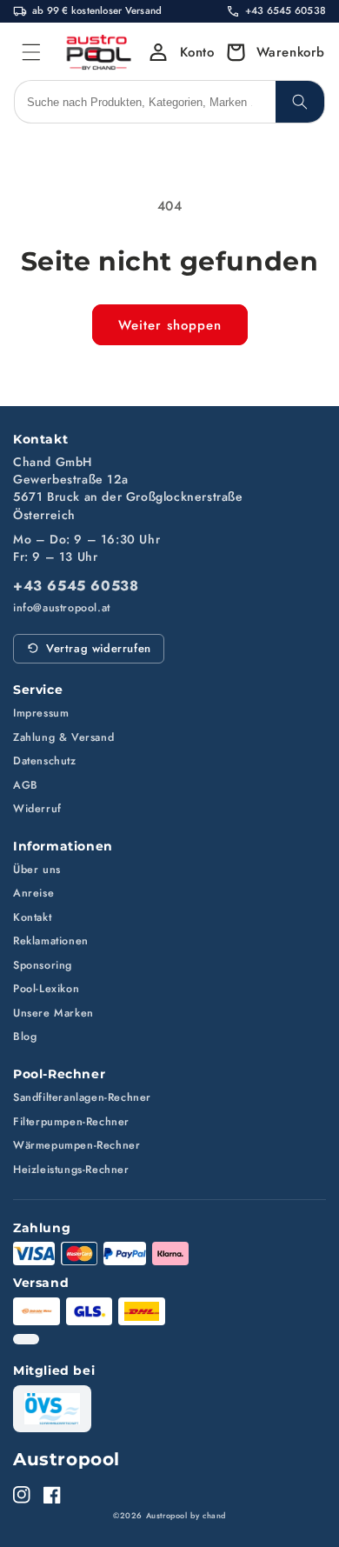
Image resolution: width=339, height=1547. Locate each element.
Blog (25, 1036)
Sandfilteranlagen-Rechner (82, 1097)
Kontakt (32, 917)
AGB (25, 785)
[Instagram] (21, 1495)
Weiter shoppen (170, 325)
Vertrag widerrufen (98, 648)
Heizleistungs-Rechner (71, 1169)
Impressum (41, 713)
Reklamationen (51, 941)
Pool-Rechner (59, 1074)
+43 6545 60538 (75, 586)
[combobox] (145, 102)
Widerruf (37, 809)
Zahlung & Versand (63, 737)
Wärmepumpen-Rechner (76, 1145)
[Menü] (31, 52)
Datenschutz (44, 761)
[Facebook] (52, 1495)
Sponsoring (42, 965)
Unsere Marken (53, 1013)
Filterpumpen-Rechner (71, 1122)
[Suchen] (300, 102)
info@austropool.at (61, 608)
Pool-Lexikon (46, 989)
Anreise (33, 893)
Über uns (37, 869)
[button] (270, 52)
